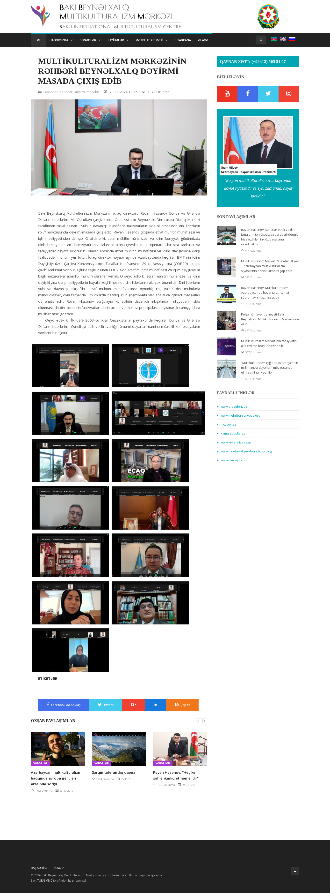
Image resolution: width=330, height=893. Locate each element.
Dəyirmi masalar (86, 92)
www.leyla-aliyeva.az (236, 442)
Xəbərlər (66, 92)
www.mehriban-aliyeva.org (240, 415)
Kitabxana (183, 40)
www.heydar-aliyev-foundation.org (246, 451)
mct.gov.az (228, 424)
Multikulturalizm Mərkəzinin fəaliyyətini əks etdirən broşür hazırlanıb (269, 343)
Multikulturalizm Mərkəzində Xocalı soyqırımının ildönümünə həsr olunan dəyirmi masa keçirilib (178, 781)
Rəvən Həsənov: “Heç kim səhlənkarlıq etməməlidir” (114, 775)
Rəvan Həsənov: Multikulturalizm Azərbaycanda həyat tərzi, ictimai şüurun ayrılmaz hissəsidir (265, 292)
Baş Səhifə (39, 868)
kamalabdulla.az (233, 433)
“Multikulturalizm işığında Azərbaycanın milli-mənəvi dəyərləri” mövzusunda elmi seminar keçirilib (269, 367)
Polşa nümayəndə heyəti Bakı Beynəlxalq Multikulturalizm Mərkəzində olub (270, 319)
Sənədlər (88, 40)
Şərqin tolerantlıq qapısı (52, 772)
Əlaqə (203, 40)
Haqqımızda (59, 40)
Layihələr (116, 40)
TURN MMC (44, 880)
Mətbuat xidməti (149, 40)
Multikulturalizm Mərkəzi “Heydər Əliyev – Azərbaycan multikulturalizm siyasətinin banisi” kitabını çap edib (270, 266)
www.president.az (234, 406)
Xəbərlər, (52, 92)
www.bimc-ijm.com (234, 460)
